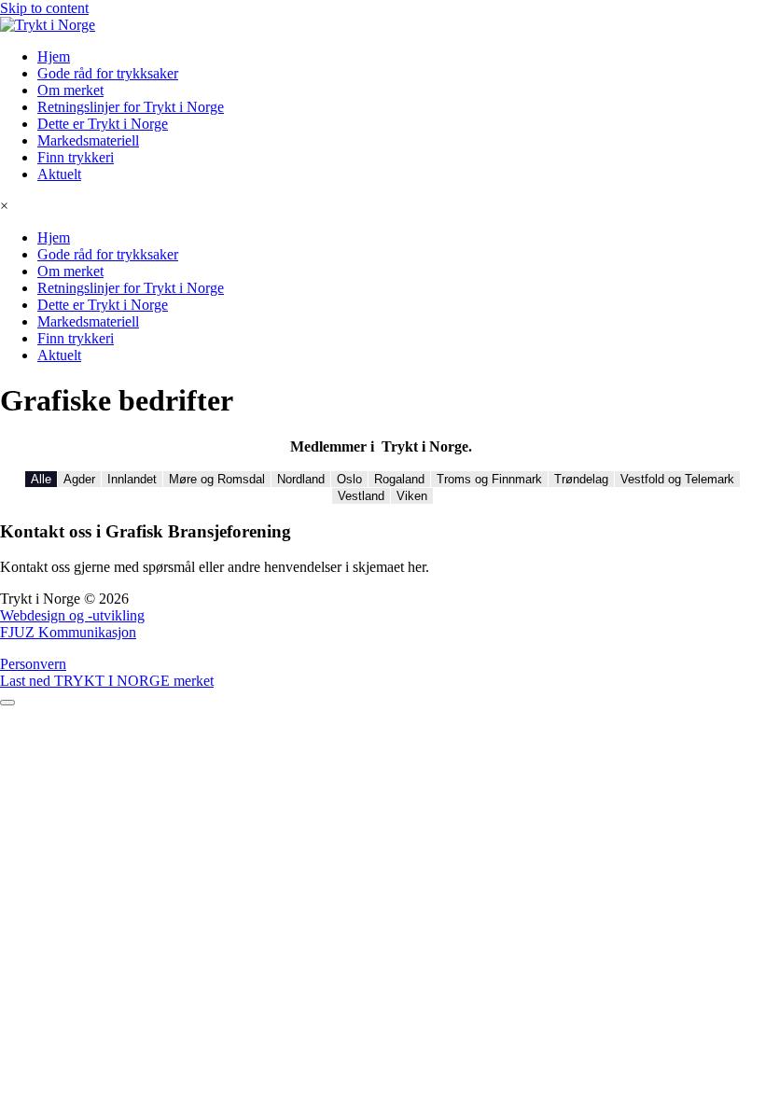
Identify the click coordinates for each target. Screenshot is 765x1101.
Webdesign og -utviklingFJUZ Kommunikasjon (72, 623)
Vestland (361, 496)
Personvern (33, 664)
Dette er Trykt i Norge (102, 124)
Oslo (349, 479)
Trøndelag (581, 479)
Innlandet (132, 479)
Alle (41, 479)
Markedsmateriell (88, 140)
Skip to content (44, 8)
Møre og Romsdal (217, 479)
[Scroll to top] (7, 702)
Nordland (301, 479)
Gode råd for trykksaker (107, 73)
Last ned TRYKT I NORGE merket (107, 681)
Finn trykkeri (75, 157)
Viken (411, 496)
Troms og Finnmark (489, 479)
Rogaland (399, 479)
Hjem (53, 56)
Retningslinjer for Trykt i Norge (130, 107)
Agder (79, 479)
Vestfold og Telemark (677, 479)
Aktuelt (59, 174)
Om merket (70, 90)
